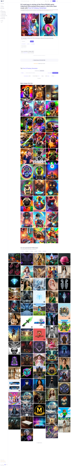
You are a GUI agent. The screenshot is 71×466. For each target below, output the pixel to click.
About (2, 464)
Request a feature (2, 465)
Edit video (2, 6)
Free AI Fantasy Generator (37, 8)
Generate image (37, 70)
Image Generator (3, 11)
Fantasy (22, 39)
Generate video (42, 70)
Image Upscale (25, 52)
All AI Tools (2, 3)
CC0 (25, 47)
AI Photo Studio (3, 18)
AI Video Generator (3, 14)
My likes (23, 251)
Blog (1, 464)
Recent (27, 251)
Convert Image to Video (4, 15)
